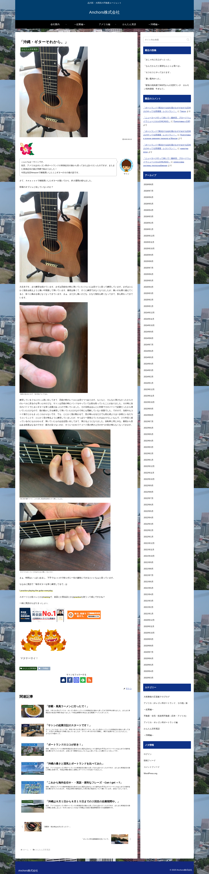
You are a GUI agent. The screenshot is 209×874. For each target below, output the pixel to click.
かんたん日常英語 (29, 668)
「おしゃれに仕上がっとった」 (158, 59)
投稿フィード (150, 760)
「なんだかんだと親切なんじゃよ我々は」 (163, 66)
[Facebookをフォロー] (70, 680)
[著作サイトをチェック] (63, 680)
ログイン (148, 754)
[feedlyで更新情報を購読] (83, 680)
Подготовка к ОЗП (181, 121)
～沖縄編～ (45, 668)
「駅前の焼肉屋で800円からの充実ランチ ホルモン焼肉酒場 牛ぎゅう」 (166, 87)
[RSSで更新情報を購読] (89, 680)
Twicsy (183, 111)
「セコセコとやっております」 (158, 72)
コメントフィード (152, 767)
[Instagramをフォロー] (76, 680)
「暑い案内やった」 (153, 79)
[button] (188, 39)
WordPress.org (150, 773)
